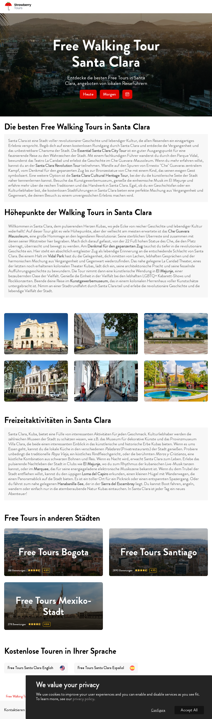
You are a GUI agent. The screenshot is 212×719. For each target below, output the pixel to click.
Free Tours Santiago (158, 552)
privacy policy (83, 699)
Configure (158, 710)
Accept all (189, 710)
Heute (88, 94)
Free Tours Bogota (53, 552)
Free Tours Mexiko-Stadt (54, 606)
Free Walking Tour (17, 696)
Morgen (109, 94)
